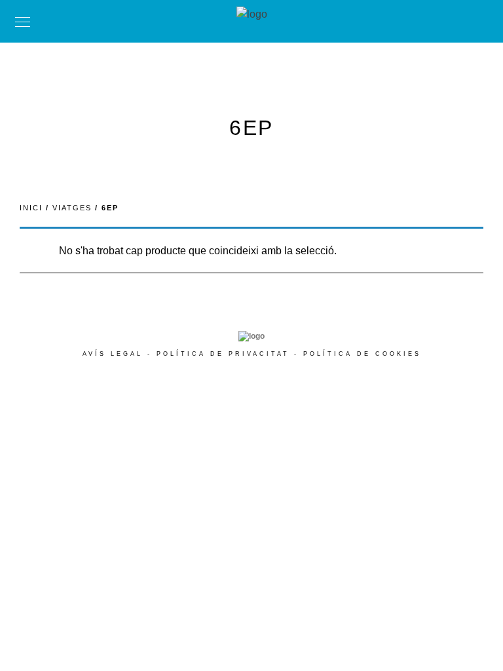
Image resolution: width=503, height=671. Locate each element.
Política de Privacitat (223, 354)
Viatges (72, 208)
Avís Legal (113, 354)
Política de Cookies (362, 354)
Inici (31, 208)
